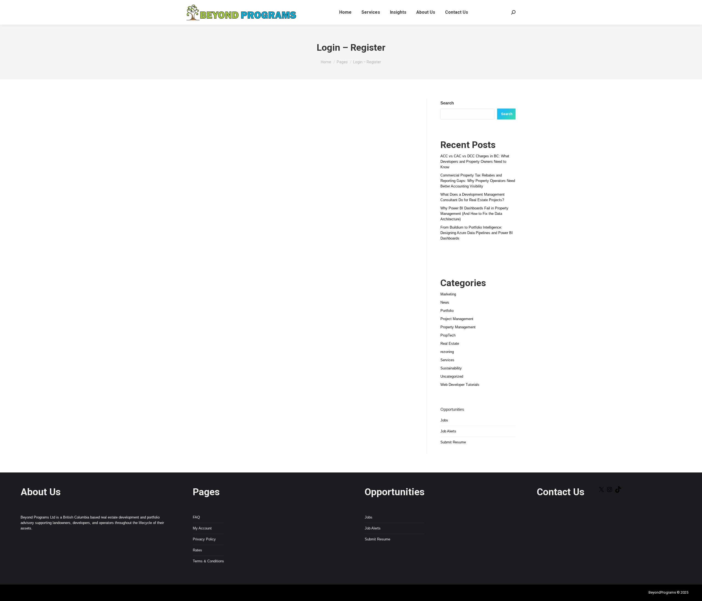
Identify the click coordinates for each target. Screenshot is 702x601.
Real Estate (449, 343)
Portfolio (447, 311)
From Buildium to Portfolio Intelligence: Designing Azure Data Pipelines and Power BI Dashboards (476, 232)
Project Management (456, 319)
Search (447, 103)
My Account (202, 528)
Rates (197, 550)
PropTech (447, 335)
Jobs (444, 420)
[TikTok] (618, 491)
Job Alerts (448, 431)
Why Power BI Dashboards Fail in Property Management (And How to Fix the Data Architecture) (474, 213)
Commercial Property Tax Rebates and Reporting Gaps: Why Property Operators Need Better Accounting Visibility (477, 180)
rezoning (447, 352)
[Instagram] (609, 491)
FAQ (196, 517)
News (444, 302)
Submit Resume (453, 442)
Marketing (448, 294)
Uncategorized (451, 376)
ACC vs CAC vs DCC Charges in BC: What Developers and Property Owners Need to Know (474, 161)
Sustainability (451, 368)
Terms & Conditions (208, 561)
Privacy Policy (204, 539)
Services (447, 360)
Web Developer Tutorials (459, 385)
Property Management (457, 327)
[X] (601, 491)
